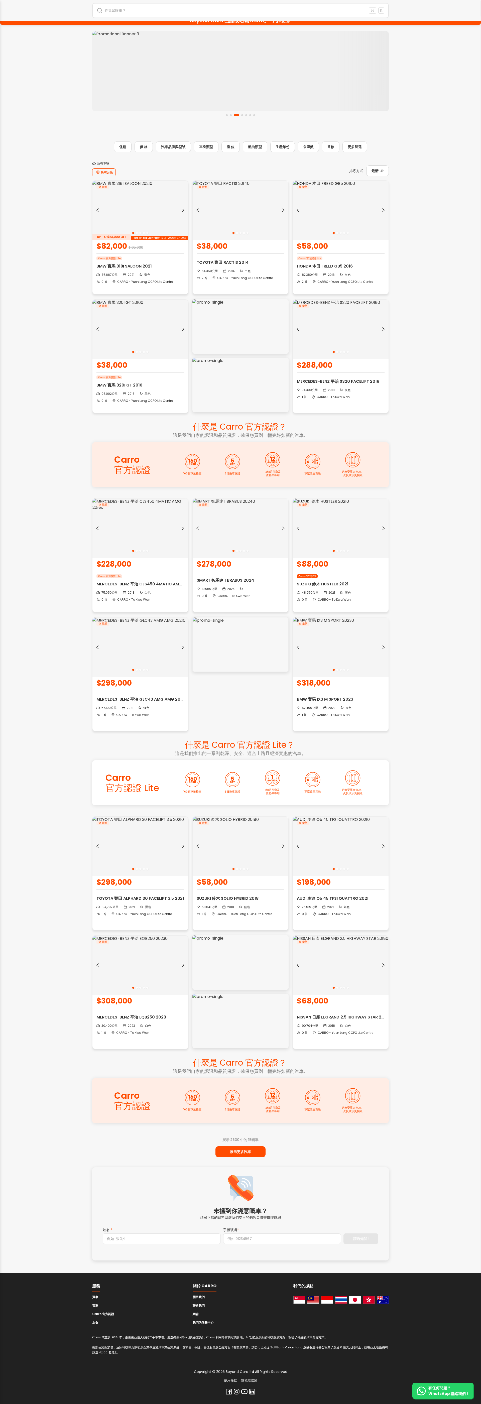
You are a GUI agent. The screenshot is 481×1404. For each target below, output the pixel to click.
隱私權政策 (249, 1380)
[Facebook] (229, 1391)
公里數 (308, 146)
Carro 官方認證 (103, 1314)
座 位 (230, 146)
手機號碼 (231, 1229)
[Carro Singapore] (299, 1300)
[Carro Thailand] (341, 1300)
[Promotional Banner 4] (240, 71)
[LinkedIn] (252, 1391)
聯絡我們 (199, 1305)
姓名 (107, 1229)
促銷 (122, 146)
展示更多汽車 (240, 1151)
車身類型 (206, 146)
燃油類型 (255, 146)
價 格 (144, 146)
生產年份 (283, 146)
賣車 (95, 1305)
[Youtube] (244, 1391)
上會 (95, 1322)
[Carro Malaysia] (313, 1300)
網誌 (196, 1314)
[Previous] (97, 210)
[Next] (183, 210)
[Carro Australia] (383, 1300)
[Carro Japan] (355, 1300)
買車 (95, 1297)
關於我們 (199, 1297)
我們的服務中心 (203, 1322)
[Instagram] (236, 1391)
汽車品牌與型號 (173, 146)
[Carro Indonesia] (327, 1300)
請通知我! (361, 1238)
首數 (330, 146)
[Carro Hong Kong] (369, 1300)
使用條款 (230, 1380)
